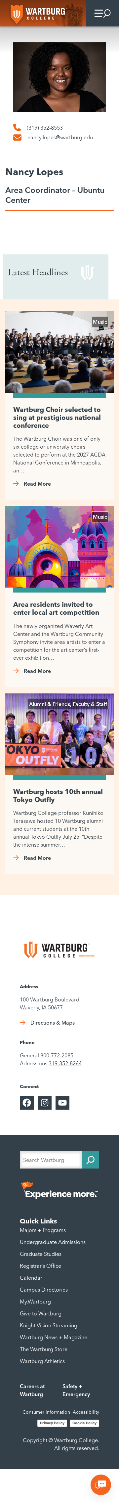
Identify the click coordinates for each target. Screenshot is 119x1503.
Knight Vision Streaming (48, 1325)
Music (100, 322)
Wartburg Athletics (42, 1361)
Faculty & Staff (90, 704)
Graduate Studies (40, 1254)
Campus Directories (44, 1289)
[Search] (90, 1160)
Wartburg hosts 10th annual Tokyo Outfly (58, 796)
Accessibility (86, 1412)
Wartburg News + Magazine (53, 1337)
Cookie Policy (84, 1423)
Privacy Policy (52, 1423)
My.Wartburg (35, 1301)
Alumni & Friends (49, 704)
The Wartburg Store (43, 1349)
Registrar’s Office (40, 1265)
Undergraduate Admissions (53, 1242)
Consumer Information (46, 1412)
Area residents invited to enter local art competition (56, 608)
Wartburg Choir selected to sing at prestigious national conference (57, 417)
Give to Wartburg (40, 1313)
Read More (37, 483)
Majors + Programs (43, 1230)
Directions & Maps (52, 1022)
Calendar (31, 1277)
